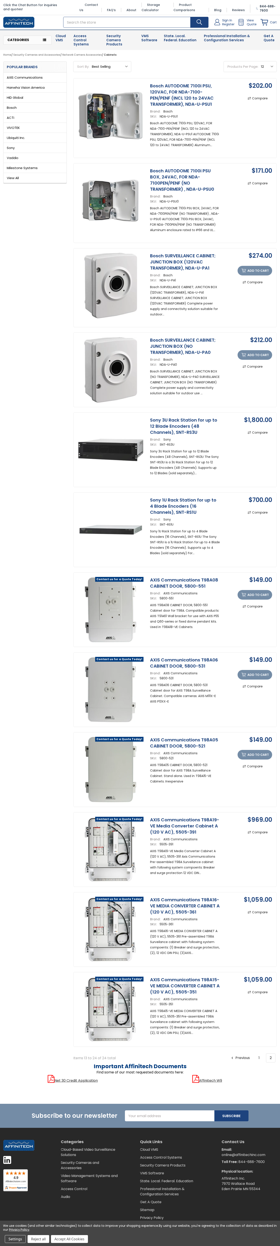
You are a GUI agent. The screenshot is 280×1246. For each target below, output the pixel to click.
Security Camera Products (114, 40)
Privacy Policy (152, 1217)
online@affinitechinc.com (243, 1154)
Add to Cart (258, 270)
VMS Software (149, 38)
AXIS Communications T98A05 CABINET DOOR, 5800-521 (184, 743)
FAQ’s (111, 10)
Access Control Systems (81, 40)
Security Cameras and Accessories (80, 1165)
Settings (15, 1239)
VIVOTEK (13, 127)
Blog (217, 10)
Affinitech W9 (210, 1080)
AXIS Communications (25, 77)
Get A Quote (269, 38)
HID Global (15, 97)
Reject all (38, 1239)
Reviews (238, 10)
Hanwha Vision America (26, 87)
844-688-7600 (251, 1161)
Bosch (12, 107)
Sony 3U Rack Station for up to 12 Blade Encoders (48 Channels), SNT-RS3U (183, 426)
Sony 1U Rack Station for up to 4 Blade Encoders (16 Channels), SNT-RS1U (183, 506)
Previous (242, 1057)
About (131, 10)
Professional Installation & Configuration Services (227, 38)
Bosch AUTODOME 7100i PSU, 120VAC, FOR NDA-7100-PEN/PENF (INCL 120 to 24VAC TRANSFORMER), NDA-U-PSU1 (182, 95)
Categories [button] (18, 40)
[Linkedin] (7, 1160)
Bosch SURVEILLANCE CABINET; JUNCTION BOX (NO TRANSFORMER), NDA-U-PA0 (183, 346)
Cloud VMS (61, 38)
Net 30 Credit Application (76, 1080)
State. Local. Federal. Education (180, 38)
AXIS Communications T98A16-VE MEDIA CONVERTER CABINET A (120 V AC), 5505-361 (185, 906)
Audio (65, 1196)
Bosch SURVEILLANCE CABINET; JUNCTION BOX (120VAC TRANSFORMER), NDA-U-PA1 (183, 262)
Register (228, 24)
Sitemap (147, 1209)
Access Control (74, 1188)
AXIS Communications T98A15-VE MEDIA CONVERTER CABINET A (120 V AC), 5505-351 (185, 986)
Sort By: (83, 66)
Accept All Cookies (69, 1239)
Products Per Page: (243, 66)
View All (13, 178)
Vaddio (12, 158)
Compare (260, 98)
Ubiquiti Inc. (16, 137)
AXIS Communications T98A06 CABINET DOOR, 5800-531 (184, 663)
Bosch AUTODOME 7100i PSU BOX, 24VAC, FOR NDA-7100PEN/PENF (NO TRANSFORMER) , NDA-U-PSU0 (182, 180)
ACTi (10, 117)
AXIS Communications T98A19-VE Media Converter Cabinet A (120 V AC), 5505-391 (184, 826)
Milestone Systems (22, 168)
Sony (11, 147)
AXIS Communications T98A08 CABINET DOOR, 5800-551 (184, 583)
